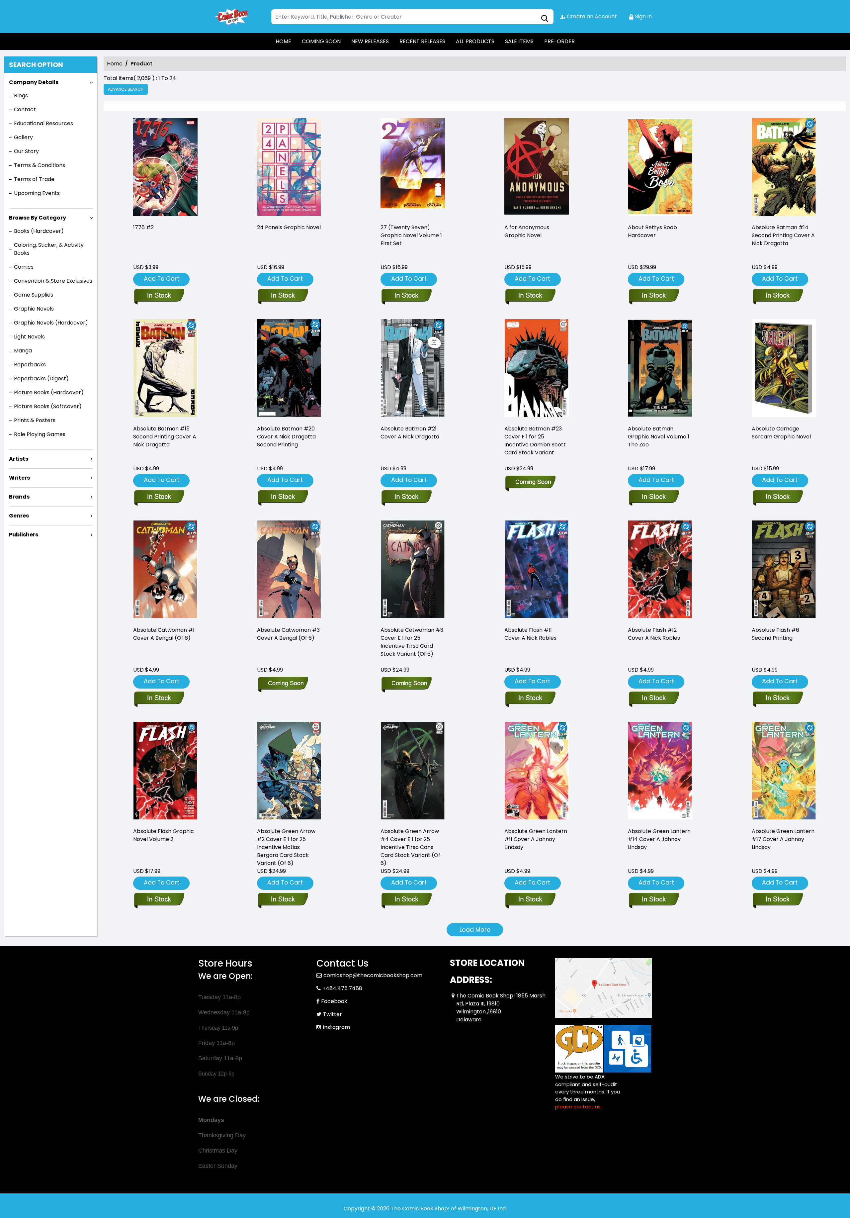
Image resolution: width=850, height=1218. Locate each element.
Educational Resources (43, 123)
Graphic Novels (34, 309)
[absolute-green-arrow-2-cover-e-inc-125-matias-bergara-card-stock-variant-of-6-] (289, 772)
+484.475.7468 (342, 988)
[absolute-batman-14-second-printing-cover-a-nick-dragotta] (784, 168)
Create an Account (591, 16)
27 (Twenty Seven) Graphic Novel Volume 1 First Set (411, 235)
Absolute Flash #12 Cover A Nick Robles (654, 634)
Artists (18, 459)
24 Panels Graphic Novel (289, 227)
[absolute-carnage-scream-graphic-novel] (784, 369)
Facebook (334, 1001)
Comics (24, 267)
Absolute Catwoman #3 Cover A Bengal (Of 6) (288, 634)
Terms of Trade (34, 179)
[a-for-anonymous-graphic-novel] (536, 168)
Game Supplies (33, 295)
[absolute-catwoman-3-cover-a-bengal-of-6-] (289, 570)
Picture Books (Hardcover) (49, 392)
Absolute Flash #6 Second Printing (775, 634)
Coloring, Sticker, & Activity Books (49, 249)
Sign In (643, 16)
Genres (19, 515)
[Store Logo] (231, 16)
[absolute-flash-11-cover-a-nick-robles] (536, 570)
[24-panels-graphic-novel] (289, 168)
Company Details (33, 82)
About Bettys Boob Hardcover (652, 231)
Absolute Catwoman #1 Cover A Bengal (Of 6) (164, 634)
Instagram (336, 1027)
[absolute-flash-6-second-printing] (784, 570)
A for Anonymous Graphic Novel (526, 231)
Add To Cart (161, 278)
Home (115, 63)
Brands (19, 497)
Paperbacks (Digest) (41, 378)
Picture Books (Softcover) (48, 406)
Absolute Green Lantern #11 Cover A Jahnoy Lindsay (535, 839)
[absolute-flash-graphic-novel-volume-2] (165, 772)
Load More (475, 929)
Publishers (23, 534)
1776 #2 (143, 227)
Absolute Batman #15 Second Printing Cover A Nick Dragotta (164, 436)
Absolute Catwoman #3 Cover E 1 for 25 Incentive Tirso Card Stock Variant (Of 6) (412, 642)
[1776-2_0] (165, 168)
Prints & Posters (34, 420)
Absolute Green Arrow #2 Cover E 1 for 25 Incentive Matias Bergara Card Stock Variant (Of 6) (286, 847)
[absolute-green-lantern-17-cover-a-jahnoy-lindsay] (784, 772)
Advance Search (125, 89)
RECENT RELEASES (422, 41)
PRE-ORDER (559, 41)
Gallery (23, 137)
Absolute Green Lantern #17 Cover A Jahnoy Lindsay (783, 839)
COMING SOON (321, 41)
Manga (23, 350)
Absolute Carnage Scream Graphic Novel (781, 432)
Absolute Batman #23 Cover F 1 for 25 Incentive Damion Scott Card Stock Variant (535, 440)
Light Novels (29, 336)
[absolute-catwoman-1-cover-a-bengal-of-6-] (165, 570)
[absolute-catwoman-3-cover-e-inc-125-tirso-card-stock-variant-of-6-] (413, 570)
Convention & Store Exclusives (53, 281)
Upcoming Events (37, 193)
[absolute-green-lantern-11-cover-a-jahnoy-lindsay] (536, 772)
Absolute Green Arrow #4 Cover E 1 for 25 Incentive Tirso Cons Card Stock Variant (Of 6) (410, 847)
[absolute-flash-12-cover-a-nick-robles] (660, 570)
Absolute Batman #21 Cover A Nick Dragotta (410, 432)
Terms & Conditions (39, 165)
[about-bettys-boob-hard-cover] (660, 168)
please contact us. (578, 1106)
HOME (283, 41)
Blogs (21, 95)
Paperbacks (30, 364)
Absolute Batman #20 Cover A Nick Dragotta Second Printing (286, 436)
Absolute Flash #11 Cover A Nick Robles (530, 634)
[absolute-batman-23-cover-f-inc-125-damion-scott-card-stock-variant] (536, 369)
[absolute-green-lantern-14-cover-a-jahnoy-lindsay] (660, 772)
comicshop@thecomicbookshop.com (372, 975)
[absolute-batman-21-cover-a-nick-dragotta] (413, 369)
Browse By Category (37, 218)
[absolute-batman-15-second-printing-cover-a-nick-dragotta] (165, 369)
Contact (25, 109)
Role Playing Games (39, 434)
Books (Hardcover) (39, 231)
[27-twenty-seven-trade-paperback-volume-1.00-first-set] (413, 168)
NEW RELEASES (370, 41)
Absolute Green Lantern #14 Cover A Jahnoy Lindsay (659, 839)
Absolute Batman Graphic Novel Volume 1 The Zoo (658, 436)
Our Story (26, 151)
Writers (19, 478)
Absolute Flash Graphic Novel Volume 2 (163, 835)
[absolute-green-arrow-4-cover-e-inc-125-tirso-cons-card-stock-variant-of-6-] (413, 772)
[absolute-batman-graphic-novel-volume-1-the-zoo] (660, 369)
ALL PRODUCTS (475, 41)
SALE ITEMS (519, 41)
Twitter (332, 1014)
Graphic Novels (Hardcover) (51, 323)
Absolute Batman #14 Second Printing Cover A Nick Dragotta (783, 235)
